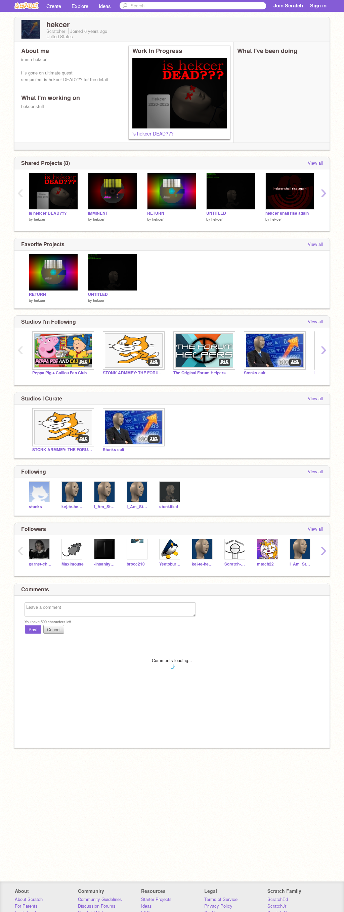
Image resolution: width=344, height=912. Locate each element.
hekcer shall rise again (287, 213)
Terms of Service (221, 899)
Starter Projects (156, 899)
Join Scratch (288, 5)
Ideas (105, 5)
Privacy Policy (218, 906)
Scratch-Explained (235, 564)
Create (53, 5)
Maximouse (72, 564)
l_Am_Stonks (138, 506)
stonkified (168, 506)
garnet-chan (40, 564)
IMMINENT (98, 213)
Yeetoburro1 (170, 564)
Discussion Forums (97, 906)
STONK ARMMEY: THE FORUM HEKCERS (133, 373)
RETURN (155, 213)
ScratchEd (277, 899)
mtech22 (265, 564)
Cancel (53, 629)
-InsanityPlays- (105, 564)
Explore (80, 5)
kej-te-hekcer (72, 506)
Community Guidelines (100, 899)
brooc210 (136, 564)
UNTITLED (216, 213)
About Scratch (29, 899)
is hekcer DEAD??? (153, 133)
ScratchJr (276, 906)
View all (315, 163)
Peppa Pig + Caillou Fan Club (59, 373)
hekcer (39, 219)
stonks (35, 506)
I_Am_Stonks (105, 506)
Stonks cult (254, 373)
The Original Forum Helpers (199, 373)
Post (33, 629)
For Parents (26, 906)
